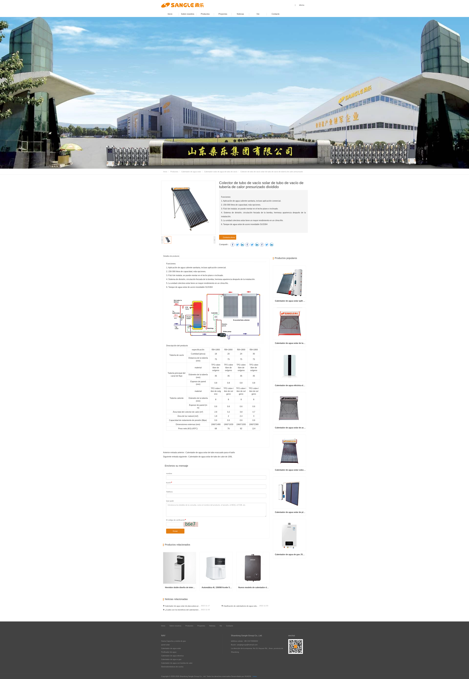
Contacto (275, 14)
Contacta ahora (228, 237)
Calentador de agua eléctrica (172, 656)
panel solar (165, 645)
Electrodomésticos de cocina (172, 667)
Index (255, 676)
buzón (168, 483)
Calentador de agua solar (191, 172)
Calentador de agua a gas (171, 659)
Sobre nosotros (187, 14)
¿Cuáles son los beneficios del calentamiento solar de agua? (182, 610)
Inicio (170, 14)
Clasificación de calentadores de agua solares (241, 606)
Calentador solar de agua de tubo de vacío (220, 172)
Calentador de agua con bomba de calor (176, 663)
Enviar (175, 531)
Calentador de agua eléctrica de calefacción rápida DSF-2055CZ (290, 385)
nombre (169, 473)
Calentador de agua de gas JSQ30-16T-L (290, 554)
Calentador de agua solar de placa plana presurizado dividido (182, 606)
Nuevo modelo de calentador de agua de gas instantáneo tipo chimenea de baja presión (253, 587)
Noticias (240, 14)
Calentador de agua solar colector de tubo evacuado (290, 470)
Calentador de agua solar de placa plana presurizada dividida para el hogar (290, 512)
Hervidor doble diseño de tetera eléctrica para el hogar (180, 587)
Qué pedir (170, 501)
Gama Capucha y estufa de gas (173, 641)
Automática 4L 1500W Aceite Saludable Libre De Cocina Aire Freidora (217, 587)
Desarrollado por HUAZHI (241, 676)
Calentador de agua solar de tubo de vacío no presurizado (290, 343)
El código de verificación (175, 520)
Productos (205, 14)
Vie (257, 14)
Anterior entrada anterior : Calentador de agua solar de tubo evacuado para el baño (199, 452)
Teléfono (169, 492)
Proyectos (223, 14)
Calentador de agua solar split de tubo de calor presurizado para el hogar (290, 301)
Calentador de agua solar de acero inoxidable (290, 428)
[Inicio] (182, 5)
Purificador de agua (168, 652)
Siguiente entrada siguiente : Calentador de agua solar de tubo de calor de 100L (197, 457)
